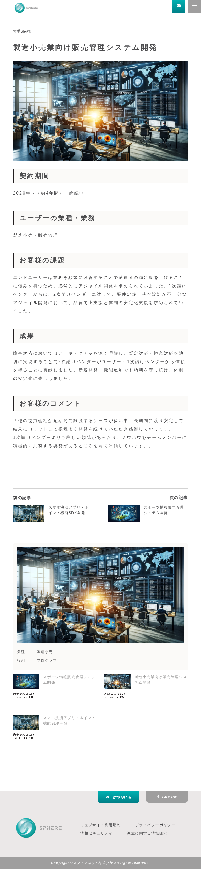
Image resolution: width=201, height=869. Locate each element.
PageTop (169, 797)
